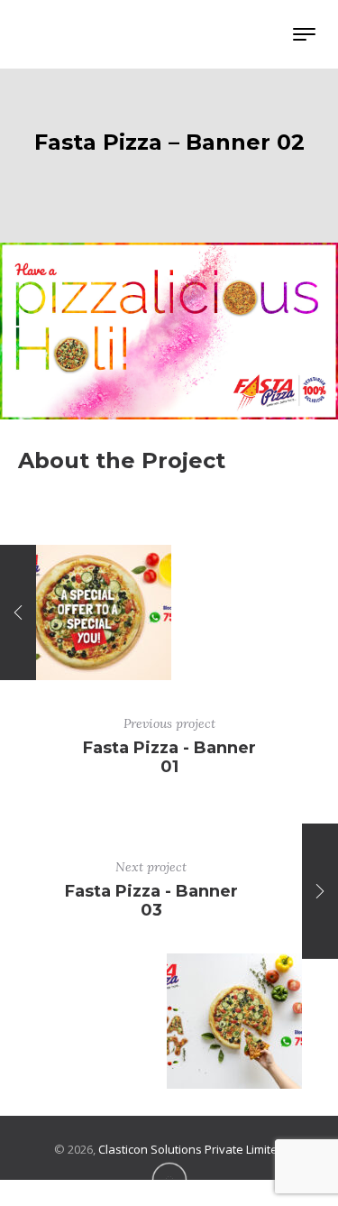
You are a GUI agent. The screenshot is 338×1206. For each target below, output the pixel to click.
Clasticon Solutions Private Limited (191, 1149)
